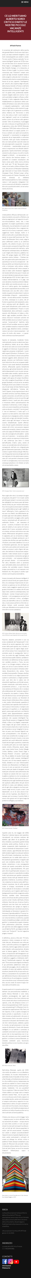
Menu (26, 2)
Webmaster (6, 1268)
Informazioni (6, 1266)
